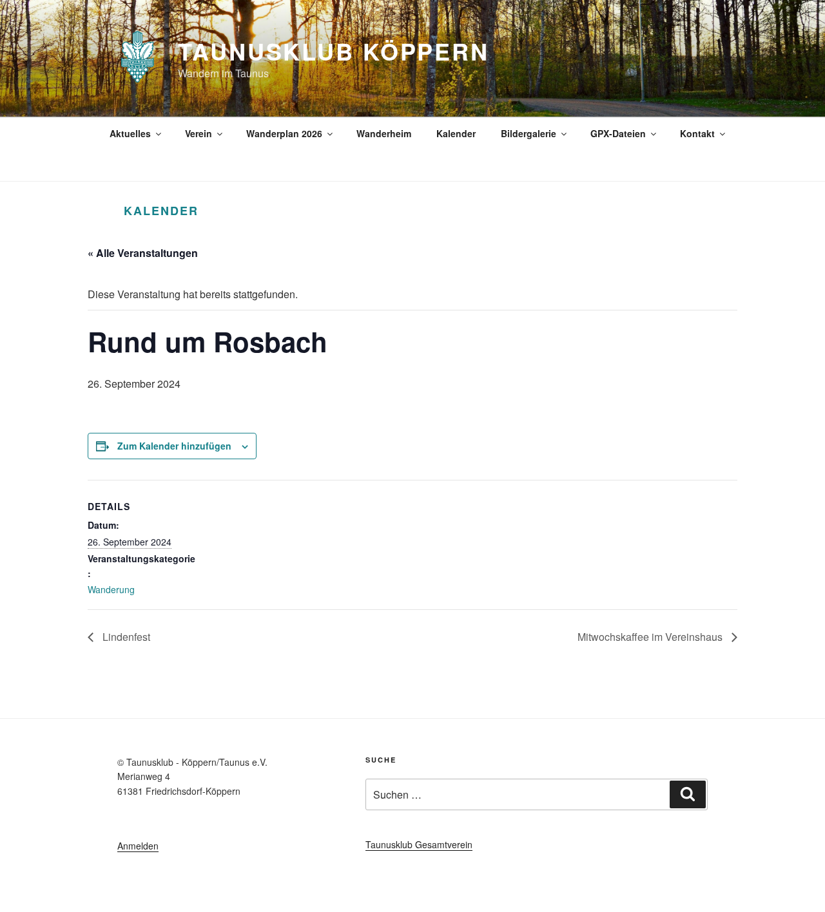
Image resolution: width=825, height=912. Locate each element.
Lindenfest (125, 636)
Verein (198, 133)
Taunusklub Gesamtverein (418, 844)
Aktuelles (130, 133)
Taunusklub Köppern (333, 51)
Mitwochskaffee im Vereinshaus (651, 636)
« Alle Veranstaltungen (143, 252)
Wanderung (111, 589)
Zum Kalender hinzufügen (174, 445)
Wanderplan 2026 (284, 133)
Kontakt (697, 133)
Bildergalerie (528, 133)
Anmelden (138, 845)
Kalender (456, 133)
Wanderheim (383, 133)
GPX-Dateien (618, 133)
